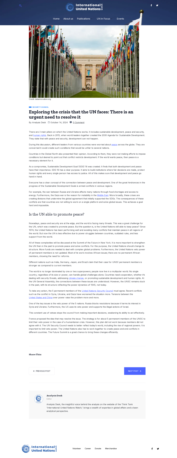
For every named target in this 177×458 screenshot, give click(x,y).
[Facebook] (151, 5)
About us (68, 18)
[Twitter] (157, 5)
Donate (98, 448)
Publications (83, 18)
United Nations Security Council (97, 291)
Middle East (102, 195)
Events (120, 18)
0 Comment (78, 122)
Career (88, 448)
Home (56, 18)
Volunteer (76, 448)
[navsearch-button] (20, 5)
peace (114, 144)
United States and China (40, 297)
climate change (76, 278)
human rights (39, 135)
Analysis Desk (39, 122)
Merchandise (111, 448)
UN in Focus (103, 18)
